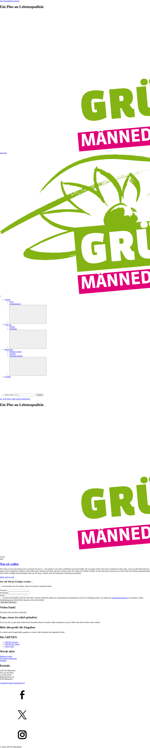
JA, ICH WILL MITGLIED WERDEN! (15, 399)
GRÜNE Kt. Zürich (12, 644)
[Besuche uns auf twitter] (75, 715)
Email (2, 595)
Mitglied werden (6, 656)
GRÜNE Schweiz (11, 642)
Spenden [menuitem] (12, 354)
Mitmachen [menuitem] (9, 350)
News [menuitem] (11, 302)
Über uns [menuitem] (8, 325)
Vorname (3, 590)
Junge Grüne (9, 646)
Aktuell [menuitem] (7, 300)
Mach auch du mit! (7, 577)
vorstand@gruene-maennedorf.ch (12, 683)
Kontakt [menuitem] (8, 377)
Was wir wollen (9, 563)
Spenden (3, 661)
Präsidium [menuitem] (13, 329)
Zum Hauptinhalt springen (9, 1)
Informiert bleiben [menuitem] (16, 356)
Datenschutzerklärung (120, 598)
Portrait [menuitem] (12, 327)
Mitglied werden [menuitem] (15, 352)
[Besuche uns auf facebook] (75, 695)
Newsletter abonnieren (8, 602)
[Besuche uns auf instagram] (75, 735)
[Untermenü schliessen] (27, 314)
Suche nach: (9, 395)
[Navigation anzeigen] (1, 296)
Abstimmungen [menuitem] (15, 304)
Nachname (4, 593)
